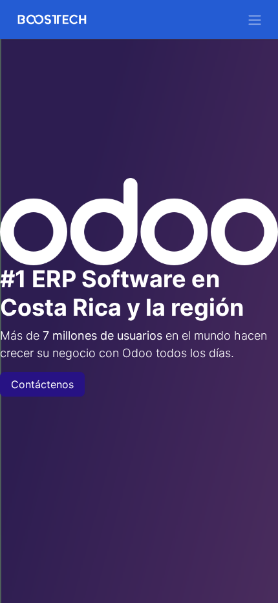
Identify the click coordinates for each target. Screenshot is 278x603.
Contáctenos (42, 384)
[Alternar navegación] (254, 19)
